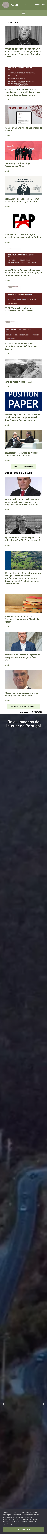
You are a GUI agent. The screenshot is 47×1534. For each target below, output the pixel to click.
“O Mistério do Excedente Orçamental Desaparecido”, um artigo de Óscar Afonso (22, 657)
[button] (26, 5)
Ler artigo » (8, 62)
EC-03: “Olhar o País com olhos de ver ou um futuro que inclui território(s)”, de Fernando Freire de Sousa (23, 272)
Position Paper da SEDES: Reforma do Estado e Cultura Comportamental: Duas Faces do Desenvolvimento (22, 417)
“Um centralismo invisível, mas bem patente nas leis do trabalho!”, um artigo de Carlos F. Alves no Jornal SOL (23, 502)
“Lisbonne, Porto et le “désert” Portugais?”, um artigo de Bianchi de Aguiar (22, 619)
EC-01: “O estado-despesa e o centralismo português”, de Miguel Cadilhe (21, 346)
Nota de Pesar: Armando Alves (19, 382)
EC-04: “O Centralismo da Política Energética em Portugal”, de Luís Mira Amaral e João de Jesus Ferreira (22, 92)
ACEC (14, 4)
